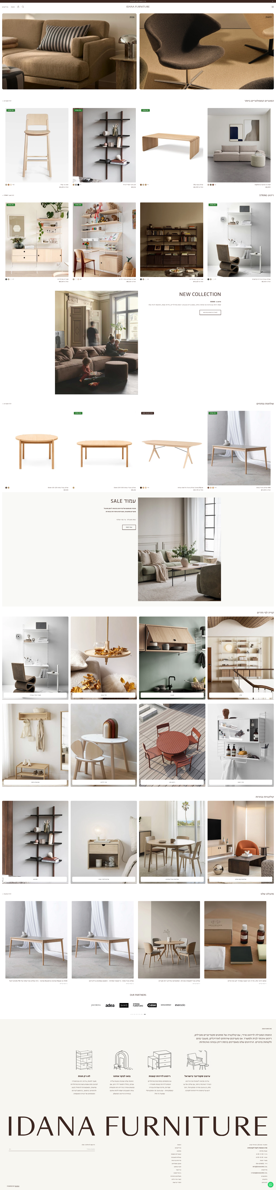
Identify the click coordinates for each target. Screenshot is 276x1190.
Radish (17, 1186)
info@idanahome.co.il (260, 1167)
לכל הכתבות (7, 894)
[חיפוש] (23, 7)
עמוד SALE (129, 527)
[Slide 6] (136, 1014)
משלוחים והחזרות (176, 1176)
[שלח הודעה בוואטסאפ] (270, 1184)
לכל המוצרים (7, 101)
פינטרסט (264, 1182)
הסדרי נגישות (177, 1182)
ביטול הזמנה (177, 1173)
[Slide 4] (139, 1014)
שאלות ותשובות (176, 1157)
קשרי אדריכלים (176, 1179)
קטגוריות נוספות (176, 1154)
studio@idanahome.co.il (259, 1173)
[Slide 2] (143, 1014)
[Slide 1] (144, 1014)
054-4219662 (260, 1164)
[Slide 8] (132, 1014)
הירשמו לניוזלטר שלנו (88, 1145)
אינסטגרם (264, 1176)
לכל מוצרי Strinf (8, 195)
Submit (10, 1149)
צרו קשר (178, 1170)
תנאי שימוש (177, 1167)
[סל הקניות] (18, 7)
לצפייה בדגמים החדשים (210, 312)
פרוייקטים (5, 7)
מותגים (179, 1151)
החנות (13, 7)
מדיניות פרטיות (176, 1160)
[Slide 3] (141, 1014)
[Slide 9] (131, 1014)
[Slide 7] (134, 1014)
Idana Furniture (138, 6)
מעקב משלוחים (176, 1164)
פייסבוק (264, 1179)
